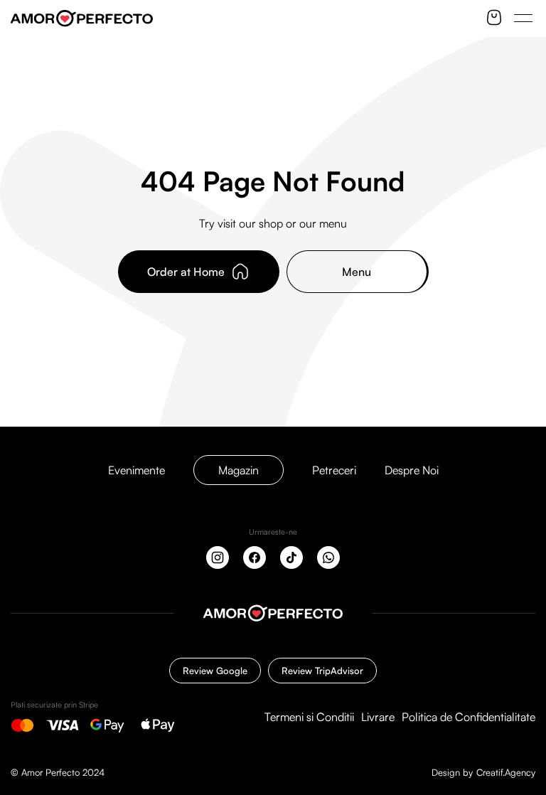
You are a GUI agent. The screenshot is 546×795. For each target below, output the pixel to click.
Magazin (238, 470)
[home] (273, 613)
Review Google (215, 670)
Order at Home (186, 272)
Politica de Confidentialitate (468, 717)
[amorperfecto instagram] (217, 557)
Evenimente (136, 470)
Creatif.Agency (505, 772)
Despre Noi (412, 470)
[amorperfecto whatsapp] (328, 557)
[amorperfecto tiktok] (291, 557)
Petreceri (334, 470)
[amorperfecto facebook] (254, 557)
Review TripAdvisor (322, 670)
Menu (356, 272)
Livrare (378, 717)
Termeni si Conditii (309, 717)
